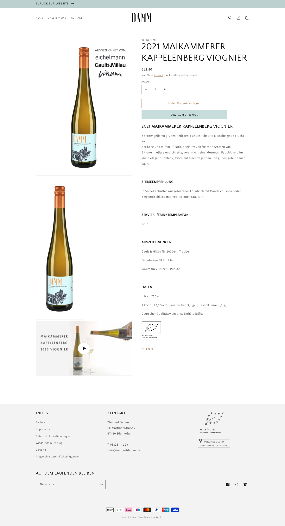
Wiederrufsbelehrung (49, 443)
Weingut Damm (136, 517)
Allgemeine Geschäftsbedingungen (58, 456)
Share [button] (149, 348)
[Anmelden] (101, 484)
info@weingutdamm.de (123, 450)
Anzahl (145, 81)
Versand (158, 74)
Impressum (43, 429)
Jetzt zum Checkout (184, 114)
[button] (230, 17)
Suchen (40, 422)
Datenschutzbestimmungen (53, 436)
